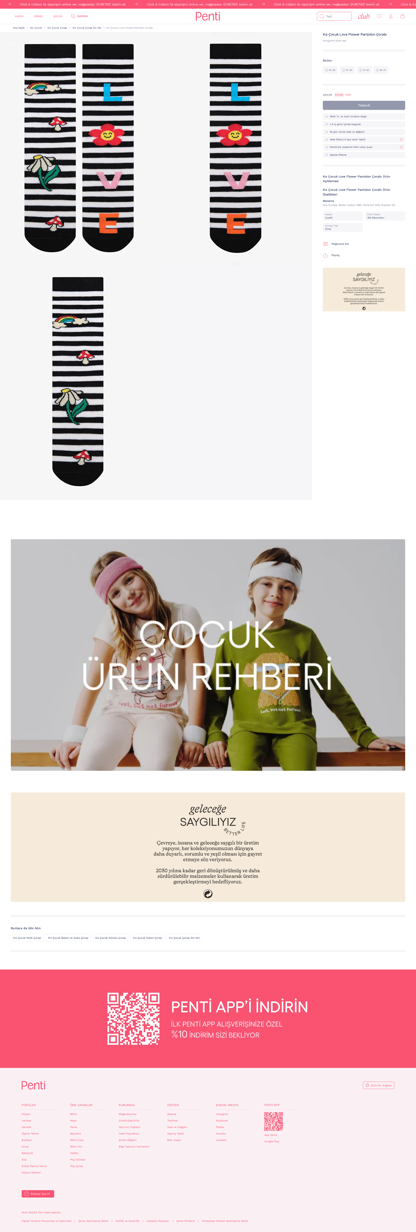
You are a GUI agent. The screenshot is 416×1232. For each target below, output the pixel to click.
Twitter (220, 1127)
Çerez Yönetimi (185, 1220)
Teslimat (172, 1120)
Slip (24, 1159)
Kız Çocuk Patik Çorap (27, 937)
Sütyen (26, 1114)
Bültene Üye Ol (40, 1193)
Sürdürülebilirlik (129, 1120)
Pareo (73, 1127)
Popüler (29, 1105)
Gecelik (26, 1127)
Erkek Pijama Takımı (34, 1166)
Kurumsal (127, 1105)
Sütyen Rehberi (31, 1172)
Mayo (73, 1120)
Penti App (272, 1105)
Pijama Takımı (30, 1133)
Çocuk (57, 16)
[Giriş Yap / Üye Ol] (390, 16)
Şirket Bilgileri (127, 1140)
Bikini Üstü (77, 1140)
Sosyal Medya (227, 1105)
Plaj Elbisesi (77, 1159)
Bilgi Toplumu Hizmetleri (134, 1146)
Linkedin (221, 1140)
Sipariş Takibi (175, 1133)
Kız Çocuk (36, 27)
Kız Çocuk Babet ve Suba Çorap (68, 937)
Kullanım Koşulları (157, 1220)
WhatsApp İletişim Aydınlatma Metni (225, 1220)
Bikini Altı (76, 1146)
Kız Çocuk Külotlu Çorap (110, 937)
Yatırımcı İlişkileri (129, 1127)
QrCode (273, 1121)
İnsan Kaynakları (129, 1133)
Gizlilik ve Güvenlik (127, 1220)
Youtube (221, 1133)
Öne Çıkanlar (81, 1105)
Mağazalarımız (127, 1114)
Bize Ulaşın (174, 1140)
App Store (270, 1134)
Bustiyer (27, 1140)
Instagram (222, 1114)
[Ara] (321, 16)
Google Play (271, 1141)
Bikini (73, 1114)
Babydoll (27, 1153)
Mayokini (75, 1133)
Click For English (381, 1085)
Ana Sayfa (18, 27)
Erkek (38, 16)
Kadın (19, 16)
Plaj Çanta (76, 1166)
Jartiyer (26, 1120)
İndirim (82, 16)
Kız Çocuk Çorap (57, 27)
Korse (25, 1146)
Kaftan (74, 1153)
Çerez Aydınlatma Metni (93, 1220)
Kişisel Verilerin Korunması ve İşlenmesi (46, 1220)
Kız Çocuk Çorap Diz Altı (87, 27)
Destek (173, 1105)
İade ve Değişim (177, 1127)
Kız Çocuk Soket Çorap (147, 937)
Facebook (222, 1120)
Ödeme (171, 1114)
